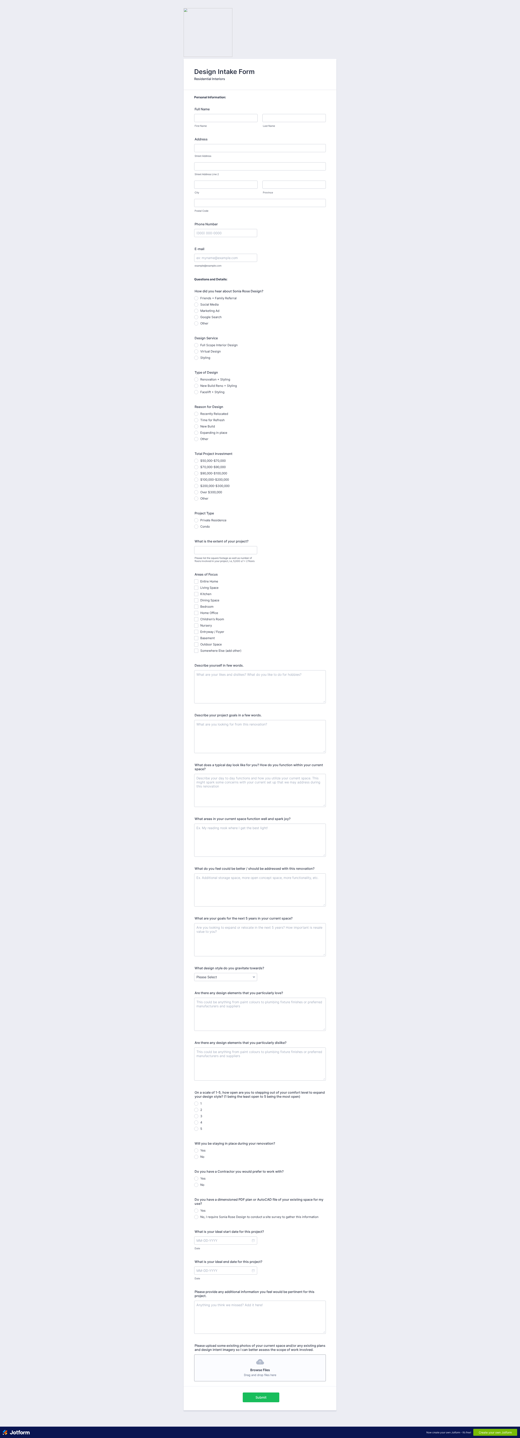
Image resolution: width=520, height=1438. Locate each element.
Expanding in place (213, 433)
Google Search (211, 317)
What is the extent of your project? (221, 541)
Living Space (209, 588)
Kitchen (205, 594)
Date (197, 1248)
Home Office (209, 613)
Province (268, 192)
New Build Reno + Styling (218, 386)
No (202, 1157)
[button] (253, 1240)
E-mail (199, 249)
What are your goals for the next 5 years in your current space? (243, 918)
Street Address (203, 155)
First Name (201, 125)
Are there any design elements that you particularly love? (239, 993)
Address (201, 139)
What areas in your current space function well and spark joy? (242, 819)
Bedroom (206, 606)
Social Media (209, 304)
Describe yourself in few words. (219, 665)
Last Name (269, 125)
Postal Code (201, 210)
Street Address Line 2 (207, 174)
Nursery (206, 625)
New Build (207, 426)
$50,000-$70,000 (213, 461)
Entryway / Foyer (212, 632)
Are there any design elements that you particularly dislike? (240, 1043)
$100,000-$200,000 (214, 480)
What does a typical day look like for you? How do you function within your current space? (259, 767)
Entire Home (209, 581)
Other (204, 323)
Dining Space (209, 600)
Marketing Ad (209, 311)
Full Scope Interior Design (219, 345)
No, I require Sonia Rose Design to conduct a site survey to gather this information (259, 1217)
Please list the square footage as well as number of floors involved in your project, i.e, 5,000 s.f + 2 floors (225, 559)
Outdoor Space (211, 644)
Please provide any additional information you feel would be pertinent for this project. (254, 1294)
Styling (205, 358)
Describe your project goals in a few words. (228, 715)
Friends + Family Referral (218, 298)
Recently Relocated (214, 414)
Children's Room (212, 619)
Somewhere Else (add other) (220, 651)
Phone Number (206, 224)
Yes (203, 1150)
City (197, 192)
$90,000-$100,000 (213, 473)
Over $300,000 (211, 492)
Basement (207, 638)
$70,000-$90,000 (213, 467)
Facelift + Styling (212, 392)
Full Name (202, 109)
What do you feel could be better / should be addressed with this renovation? (254, 868)
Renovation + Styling (215, 379)
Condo (205, 526)
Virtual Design (210, 351)
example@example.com (208, 265)
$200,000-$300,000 (215, 486)
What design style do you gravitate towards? (229, 968)
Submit (261, 1397)
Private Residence (213, 520)
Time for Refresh (212, 420)
